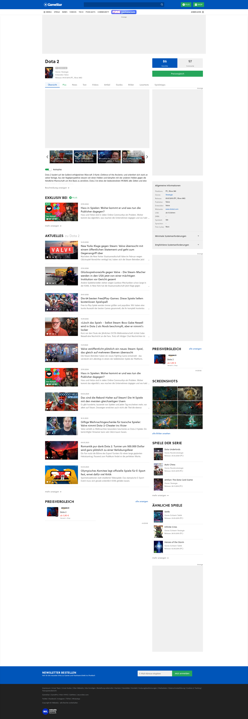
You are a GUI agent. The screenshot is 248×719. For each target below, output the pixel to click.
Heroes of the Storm (174, 542)
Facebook (52, 698)
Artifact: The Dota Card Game (178, 479)
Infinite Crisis (170, 526)
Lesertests (144, 84)
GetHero (72, 694)
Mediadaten (162, 688)
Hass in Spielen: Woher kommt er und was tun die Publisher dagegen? (111, 209)
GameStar (46, 694)
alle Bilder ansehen (161, 433)
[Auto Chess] (158, 469)
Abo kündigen (90, 688)
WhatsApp (76, 698)
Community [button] (103, 12)
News (74, 84)
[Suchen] (162, 4)
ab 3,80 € (64, 515)
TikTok (68, 698)
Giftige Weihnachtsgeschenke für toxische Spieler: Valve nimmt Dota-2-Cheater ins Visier (111, 423)
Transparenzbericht (49, 690)
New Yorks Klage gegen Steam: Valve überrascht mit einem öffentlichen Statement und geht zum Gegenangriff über (112, 249)
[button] (47, 12)
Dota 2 (63, 512)
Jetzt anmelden (182, 673)
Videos (95, 84)
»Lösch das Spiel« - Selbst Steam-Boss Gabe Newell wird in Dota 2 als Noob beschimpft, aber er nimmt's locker (112, 326)
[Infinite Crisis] (158, 532)
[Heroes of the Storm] (158, 547)
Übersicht (52, 84)
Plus (187, 4)
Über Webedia (78, 688)
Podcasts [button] (90, 12)
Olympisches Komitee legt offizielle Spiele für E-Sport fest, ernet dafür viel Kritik (113, 472)
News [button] (64, 12)
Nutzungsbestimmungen (147, 688)
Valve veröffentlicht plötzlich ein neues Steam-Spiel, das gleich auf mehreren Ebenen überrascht (112, 350)
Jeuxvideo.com (83, 694)
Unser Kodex (67, 688)
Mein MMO (63, 694)
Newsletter (126, 688)
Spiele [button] (57, 12)
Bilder (131, 84)
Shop (200, 4)
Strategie (169, 194)
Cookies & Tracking (193, 688)
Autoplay (57, 169)
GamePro (54, 694)
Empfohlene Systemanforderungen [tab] (172, 244)
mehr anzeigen (159, 495)
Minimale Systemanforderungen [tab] (170, 236)
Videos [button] (73, 12)
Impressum (46, 688)
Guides (119, 84)
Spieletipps (160, 84)
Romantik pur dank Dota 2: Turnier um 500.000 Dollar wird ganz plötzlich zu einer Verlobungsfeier (112, 448)
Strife (167, 511)
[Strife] (158, 516)
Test (84, 84)
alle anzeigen (141, 501)
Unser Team (56, 688)
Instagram (61, 698)
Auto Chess (169, 464)
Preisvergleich (177, 73)
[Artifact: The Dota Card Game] (158, 484)
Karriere (118, 688)
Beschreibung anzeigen (56, 187)
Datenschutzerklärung (176, 688)
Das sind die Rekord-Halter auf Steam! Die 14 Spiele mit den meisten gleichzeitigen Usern (112, 399)
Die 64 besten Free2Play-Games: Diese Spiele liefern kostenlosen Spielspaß (112, 300)
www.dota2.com (172, 209)
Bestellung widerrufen (105, 688)
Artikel (107, 84)
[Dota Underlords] (158, 454)
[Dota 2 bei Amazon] (52, 513)
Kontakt (134, 688)
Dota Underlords (172, 449)
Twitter (44, 698)
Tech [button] (81, 12)
